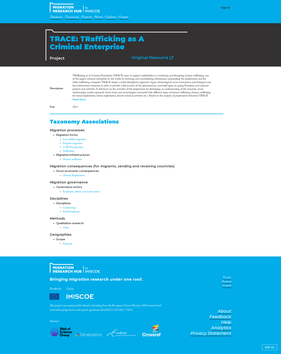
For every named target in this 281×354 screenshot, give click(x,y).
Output (123, 17)
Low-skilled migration (74, 139)
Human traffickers (72, 159)
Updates (110, 17)
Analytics (221, 327)
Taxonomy (72, 17)
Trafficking (68, 151)
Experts (87, 17)
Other (66, 228)
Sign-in (225, 7)
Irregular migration (73, 143)
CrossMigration (76, 7)
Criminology (69, 208)
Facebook (226, 282)
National (67, 244)
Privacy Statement (210, 333)
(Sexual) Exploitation (74, 176)
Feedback (220, 316)
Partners (74, 297)
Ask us (269, 347)
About (98, 17)
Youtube (226, 286)
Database (56, 17)
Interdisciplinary (71, 212)
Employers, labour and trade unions (81, 192)
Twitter (227, 278)
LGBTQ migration (73, 147)
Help (226, 322)
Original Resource (150, 57)
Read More (79, 99)
